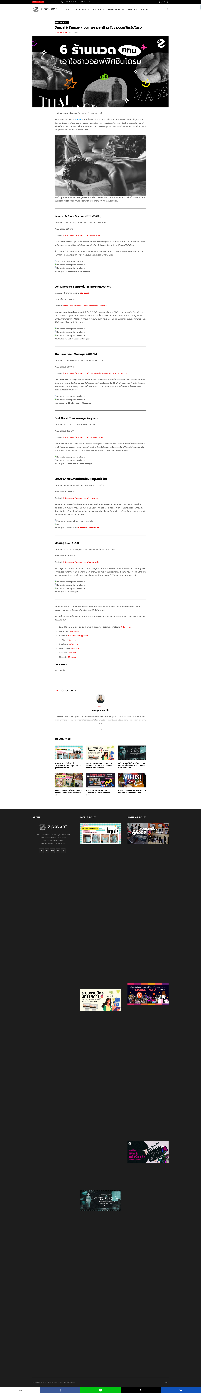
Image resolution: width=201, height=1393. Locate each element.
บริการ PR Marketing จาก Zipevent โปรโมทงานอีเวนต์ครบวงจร (98, 792)
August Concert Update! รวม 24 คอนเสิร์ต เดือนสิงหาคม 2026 (132, 791)
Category (97, 9)
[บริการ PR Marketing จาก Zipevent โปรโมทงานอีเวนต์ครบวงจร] (100, 780)
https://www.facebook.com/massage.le (81, 562)
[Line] (100, 1390)
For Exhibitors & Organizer (121, 9)
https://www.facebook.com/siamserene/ (81, 235)
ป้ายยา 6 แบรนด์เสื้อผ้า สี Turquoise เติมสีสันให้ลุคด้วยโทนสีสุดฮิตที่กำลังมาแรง (68, 765)
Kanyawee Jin (62, 32)
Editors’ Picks (80, 9)
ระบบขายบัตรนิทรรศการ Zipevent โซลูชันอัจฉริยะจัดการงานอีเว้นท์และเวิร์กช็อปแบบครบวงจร (73, 2)
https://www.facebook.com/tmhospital (80, 498)
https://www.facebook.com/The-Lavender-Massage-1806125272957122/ (96, 373)
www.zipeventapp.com (78, 635)
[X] (141, 1390)
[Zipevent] (44, 9)
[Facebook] (60, 1390)
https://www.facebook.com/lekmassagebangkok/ (85, 305)
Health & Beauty (61, 22)
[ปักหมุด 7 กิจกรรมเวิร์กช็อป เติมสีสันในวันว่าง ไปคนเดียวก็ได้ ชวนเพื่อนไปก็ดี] (69, 780)
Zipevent (75, 648)
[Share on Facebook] (63, 690)
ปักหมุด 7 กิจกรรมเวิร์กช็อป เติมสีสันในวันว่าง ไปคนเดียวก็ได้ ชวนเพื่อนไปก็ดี (68, 792)
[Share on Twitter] (67, 690)
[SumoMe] (181, 1390)
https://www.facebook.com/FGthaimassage (83, 437)
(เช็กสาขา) (84, 293)
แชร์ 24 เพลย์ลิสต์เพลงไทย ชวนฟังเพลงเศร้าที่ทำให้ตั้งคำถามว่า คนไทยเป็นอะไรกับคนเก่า (131, 765)
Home (67, 9)
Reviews (144, 9)
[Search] (167, 9)
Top (167, 1382)
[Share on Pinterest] (75, 690)
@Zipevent (126, 627)
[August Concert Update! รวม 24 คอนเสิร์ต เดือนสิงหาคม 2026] (132, 780)
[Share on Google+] (71, 690)
